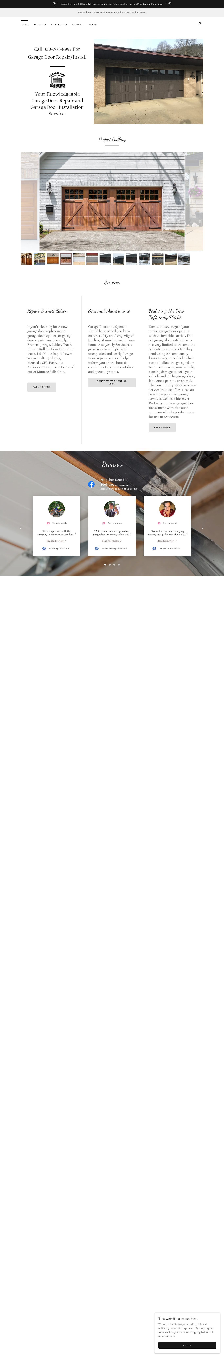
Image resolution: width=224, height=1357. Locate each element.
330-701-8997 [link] (58, 49)
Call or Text (42, 387)
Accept (187, 1345)
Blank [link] (93, 24)
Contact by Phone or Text (112, 382)
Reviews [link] (77, 24)
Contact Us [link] (59, 24)
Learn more (162, 427)
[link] (57, 80)
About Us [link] (40, 24)
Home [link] (24, 24)
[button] (200, 23)
